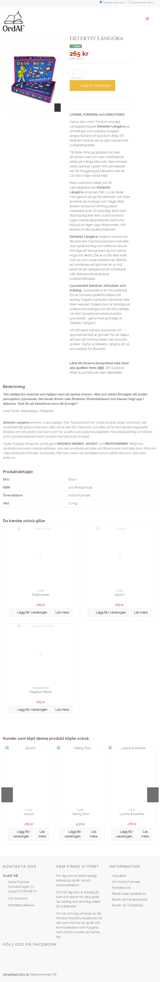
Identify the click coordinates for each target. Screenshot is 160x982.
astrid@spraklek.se (21, 905)
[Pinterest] (86, 102)
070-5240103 (17, 898)
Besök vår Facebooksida (129, 899)
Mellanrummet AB (43, 974)
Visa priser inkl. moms (142, 2)
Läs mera (62, 612)
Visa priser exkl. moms (114, 2)
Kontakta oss (121, 887)
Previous (7, 794)
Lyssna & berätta (17, 814)
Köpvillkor (119, 876)
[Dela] (71, 102)
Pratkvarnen (40, 595)
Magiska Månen (40, 692)
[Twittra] (77, 102)
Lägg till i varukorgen (96, 85)
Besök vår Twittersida (127, 905)
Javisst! (119, 595)
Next (153, 794)
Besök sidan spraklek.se (129, 894)
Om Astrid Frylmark (126, 882)
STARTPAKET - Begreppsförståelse (120, 815)
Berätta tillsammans (68, 814)
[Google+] (82, 102)
